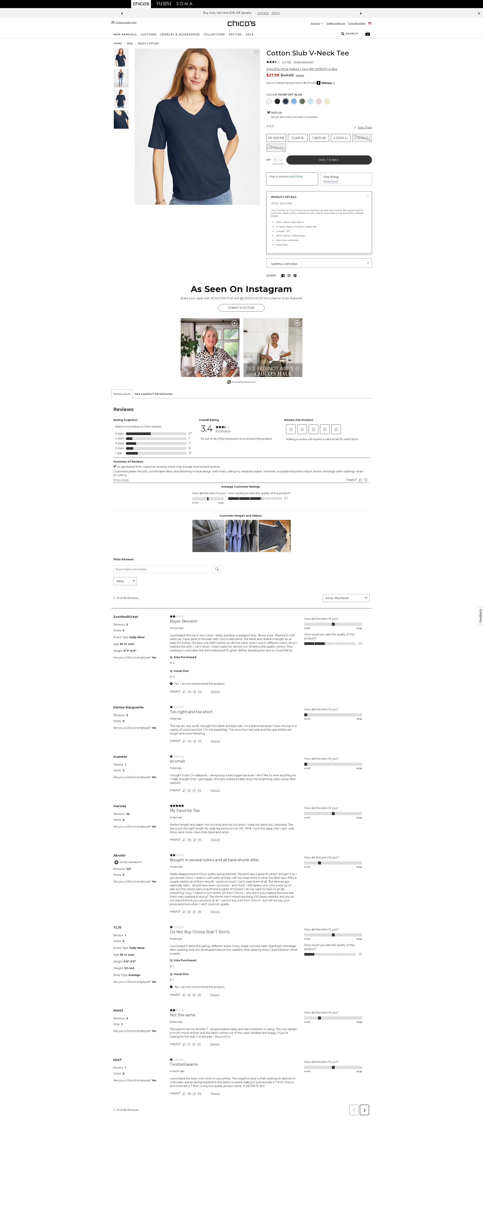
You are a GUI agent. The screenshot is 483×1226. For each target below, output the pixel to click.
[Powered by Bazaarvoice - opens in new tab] (241, 382)
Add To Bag (329, 159)
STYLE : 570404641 (281, 203)
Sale (130, 43)
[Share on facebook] (283, 275)
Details (300, 75)
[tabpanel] (241, 758)
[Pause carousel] (479, 13)
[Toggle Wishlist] (256, 53)
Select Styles (148, 43)
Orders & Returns (335, 23)
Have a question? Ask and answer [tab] (154, 393)
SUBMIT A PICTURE (241, 308)
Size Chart (365, 127)
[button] (367, 33)
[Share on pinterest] (295, 275)
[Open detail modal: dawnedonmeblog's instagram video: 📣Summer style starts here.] (210, 347)
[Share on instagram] (289, 275)
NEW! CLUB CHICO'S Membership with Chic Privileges (232, 12)
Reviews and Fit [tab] (122, 393)
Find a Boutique (356, 23)
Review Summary (304, 62)
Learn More (282, 13)
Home (118, 43)
